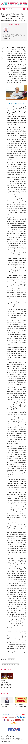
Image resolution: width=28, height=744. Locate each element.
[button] (26, 9)
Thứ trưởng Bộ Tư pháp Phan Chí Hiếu (10, 664)
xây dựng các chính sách (7, 661)
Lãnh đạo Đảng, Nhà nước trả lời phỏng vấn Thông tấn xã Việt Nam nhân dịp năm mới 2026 (7, 685)
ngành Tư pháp (11, 659)
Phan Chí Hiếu (4, 706)
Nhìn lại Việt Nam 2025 (7, 666)
